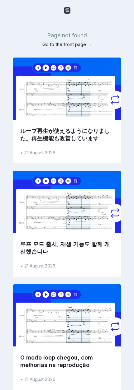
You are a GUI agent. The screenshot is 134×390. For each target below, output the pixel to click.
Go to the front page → (67, 44)
